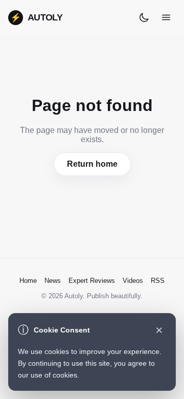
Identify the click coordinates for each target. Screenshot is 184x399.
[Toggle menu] (166, 17)
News (52, 280)
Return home (92, 164)
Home (28, 280)
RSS (158, 280)
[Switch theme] (144, 17)
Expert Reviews (91, 280)
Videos (133, 280)
